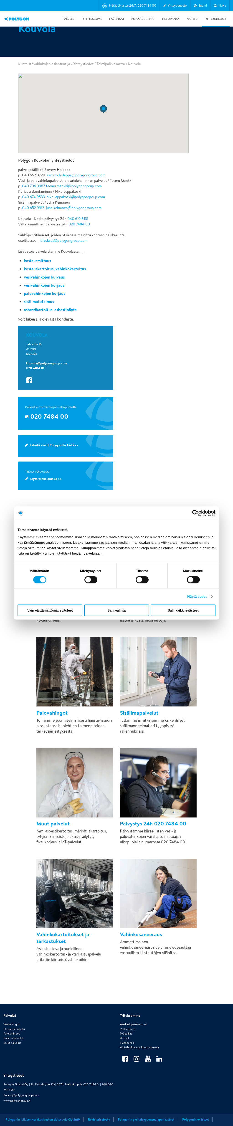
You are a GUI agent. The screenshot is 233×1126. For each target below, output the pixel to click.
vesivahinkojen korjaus (44, 285)
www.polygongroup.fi (16, 1101)
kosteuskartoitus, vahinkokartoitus (55, 269)
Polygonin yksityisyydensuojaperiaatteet (146, 1119)
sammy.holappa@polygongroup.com (76, 175)
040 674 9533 (33, 197)
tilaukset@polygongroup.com (63, 240)
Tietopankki (171, 19)
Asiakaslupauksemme (133, 1024)
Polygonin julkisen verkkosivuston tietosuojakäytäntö (43, 1119)
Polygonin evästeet (195, 1119)
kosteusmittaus (37, 261)
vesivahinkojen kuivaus (44, 277)
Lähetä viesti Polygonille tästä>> (54, 445)
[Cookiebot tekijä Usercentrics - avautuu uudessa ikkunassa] (195, 513)
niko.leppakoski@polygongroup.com (76, 197)
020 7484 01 (35, 368)
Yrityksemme (92, 19)
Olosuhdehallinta (14, 1029)
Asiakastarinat (143, 19)
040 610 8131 (77, 218)
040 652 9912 (33, 207)
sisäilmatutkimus (39, 301)
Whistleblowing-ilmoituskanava (139, 1047)
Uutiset (193, 19)
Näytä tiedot (197, 596)
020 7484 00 (79, 224)
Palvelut (69, 19)
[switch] (90, 583)
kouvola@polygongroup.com (46, 363)
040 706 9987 (33, 186)
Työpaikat (116, 19)
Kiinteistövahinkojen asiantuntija (44, 64)
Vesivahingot (11, 1024)
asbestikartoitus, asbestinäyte (50, 310)
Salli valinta (116, 610)
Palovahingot (11, 1033)
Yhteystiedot (215, 19)
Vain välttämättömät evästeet (50, 610)
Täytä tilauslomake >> (46, 478)
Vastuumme (127, 1029)
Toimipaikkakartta (111, 64)
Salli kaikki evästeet (183, 610)
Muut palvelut (12, 1043)
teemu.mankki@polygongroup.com (74, 186)
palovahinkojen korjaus (44, 293)
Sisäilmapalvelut (13, 1038)
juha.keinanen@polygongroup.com (73, 207)
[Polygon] (16, 19)
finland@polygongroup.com (21, 1095)
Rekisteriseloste (99, 1119)
